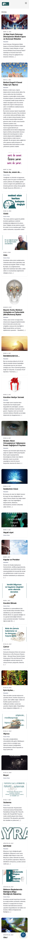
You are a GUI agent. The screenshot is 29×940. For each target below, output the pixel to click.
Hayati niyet (8, 532)
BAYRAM (7, 846)
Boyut (5, 775)
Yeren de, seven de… (12, 172)
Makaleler (5, 41)
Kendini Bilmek (10, 603)
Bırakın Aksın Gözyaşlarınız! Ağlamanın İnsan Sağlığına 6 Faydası (14, 443)
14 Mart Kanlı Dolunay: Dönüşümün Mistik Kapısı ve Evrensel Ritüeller (14, 36)
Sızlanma (7, 802)
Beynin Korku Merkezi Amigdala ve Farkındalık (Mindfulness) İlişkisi (13, 312)
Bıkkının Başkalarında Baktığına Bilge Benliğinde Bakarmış (12, 891)
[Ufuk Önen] (5, 5)
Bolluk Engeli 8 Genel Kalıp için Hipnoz (12, 83)
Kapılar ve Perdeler (11, 560)
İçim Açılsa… (9, 690)
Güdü (5, 214)
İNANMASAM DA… (11, 356)
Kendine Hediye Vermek (13, 397)
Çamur (6, 647)
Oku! (5, 937)
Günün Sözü (6, 175)
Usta (5, 255)
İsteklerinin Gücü (10, 489)
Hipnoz (6, 734)
